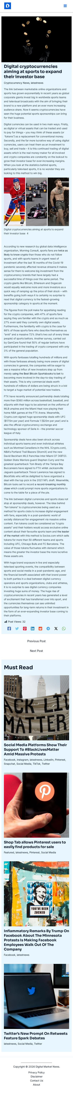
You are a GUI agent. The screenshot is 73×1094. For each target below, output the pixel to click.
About (36, 1084)
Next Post (36, 651)
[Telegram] (48, 628)
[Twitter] (17, 628)
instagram (22, 759)
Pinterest (60, 759)
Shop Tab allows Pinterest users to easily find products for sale (35, 844)
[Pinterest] (25, 628)
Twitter (46, 763)
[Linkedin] (32, 628)
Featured (9, 852)
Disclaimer (37, 1076)
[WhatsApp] (64, 628)
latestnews (37, 82)
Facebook (9, 759)
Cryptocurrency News (16, 82)
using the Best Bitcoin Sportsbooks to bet (36, 373)
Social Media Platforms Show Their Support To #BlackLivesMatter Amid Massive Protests (35, 749)
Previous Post (36, 641)
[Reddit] (40, 628)
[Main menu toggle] (65, 6)
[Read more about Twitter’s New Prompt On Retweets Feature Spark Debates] (36, 996)
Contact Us (36, 1080)
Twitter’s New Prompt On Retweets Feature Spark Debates (36, 1035)
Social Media (23, 763)
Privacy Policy (36, 1072)
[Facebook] (9, 628)
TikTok (36, 763)
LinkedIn (49, 759)
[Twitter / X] (56, 628)
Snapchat (9, 763)
